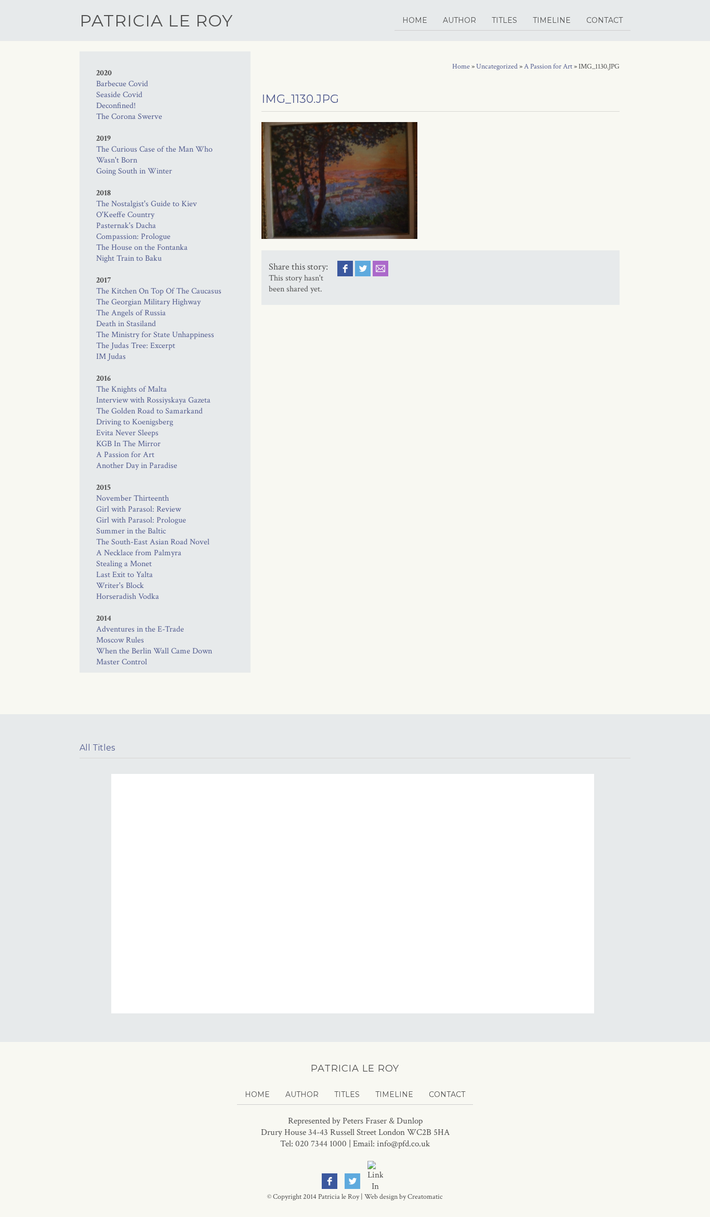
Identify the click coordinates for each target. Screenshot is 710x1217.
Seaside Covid (119, 94)
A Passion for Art (125, 454)
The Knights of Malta (131, 389)
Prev (91, 833)
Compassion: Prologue (133, 236)
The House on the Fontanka (142, 247)
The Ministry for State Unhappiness (155, 334)
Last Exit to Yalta (124, 574)
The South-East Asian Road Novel (152, 542)
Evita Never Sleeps (127, 432)
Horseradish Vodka (127, 596)
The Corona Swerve (129, 116)
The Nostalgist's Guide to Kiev (146, 203)
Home (414, 20)
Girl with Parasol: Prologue (141, 520)
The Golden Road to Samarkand (149, 411)
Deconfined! (116, 105)
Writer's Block (120, 585)
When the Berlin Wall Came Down (154, 651)
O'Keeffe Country (125, 214)
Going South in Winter (134, 171)
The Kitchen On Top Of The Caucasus (158, 291)
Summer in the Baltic (131, 531)
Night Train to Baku (129, 258)
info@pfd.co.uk (403, 1143)
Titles (504, 20)
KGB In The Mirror (128, 443)
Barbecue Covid (122, 83)
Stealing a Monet (124, 563)
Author (459, 20)
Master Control (121, 662)
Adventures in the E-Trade (140, 629)
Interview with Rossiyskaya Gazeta (153, 400)
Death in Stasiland (126, 323)
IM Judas (111, 356)
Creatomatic (425, 1196)
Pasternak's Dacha (126, 225)
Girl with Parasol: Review (138, 509)
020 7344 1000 (321, 1143)
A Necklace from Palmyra (138, 552)
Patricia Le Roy (156, 20)
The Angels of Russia (131, 312)
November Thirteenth (132, 498)
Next (619, 833)
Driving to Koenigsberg (134, 422)
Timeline (552, 20)
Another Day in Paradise (136, 465)
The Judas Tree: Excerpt (135, 345)
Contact (604, 20)
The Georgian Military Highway (148, 302)
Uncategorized (497, 66)
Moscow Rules (120, 640)
